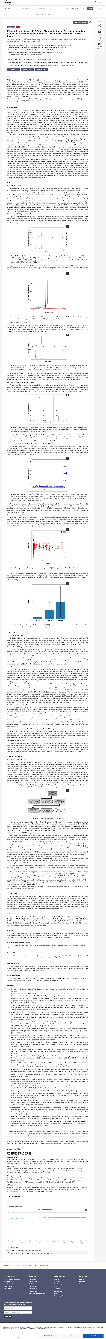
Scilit (55, 1286)
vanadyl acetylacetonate (39, 99)
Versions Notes (41, 69)
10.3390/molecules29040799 (41, 15)
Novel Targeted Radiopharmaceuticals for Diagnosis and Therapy (53, 65)
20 (87, 690)
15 (40, 167)
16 (59, 169)
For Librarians (33, 1286)
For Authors (32, 1279)
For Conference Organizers (37, 1293)
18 (84, 686)
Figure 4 (80, 391)
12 (74, 141)
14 (38, 167)
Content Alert (44, 1266)
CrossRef (26, 1003)
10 (15, 132)
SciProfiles (57, 1289)
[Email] (9, 1154)
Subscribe (8, 1316)
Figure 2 (12, 266)
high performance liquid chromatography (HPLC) (65, 99)
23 (51, 844)
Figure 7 (12, 573)
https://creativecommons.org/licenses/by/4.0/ (60, 1143)
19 (64, 688)
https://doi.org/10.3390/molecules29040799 (37, 59)
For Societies (33, 1291)
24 (84, 846)
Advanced (98, 9)
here (39, 1250)
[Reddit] (26, 1154)
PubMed (32, 1003)
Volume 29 (22, 15)
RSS (36, 1266)
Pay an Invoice (8, 1281)
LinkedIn (81, 1279)
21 (44, 692)
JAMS (56, 1293)
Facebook (82, 1281)
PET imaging (30, 101)
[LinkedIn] (16, 1154)
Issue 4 (29, 15)
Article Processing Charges (12, 1279)
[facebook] (19, 1154)
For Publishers (33, 1289)
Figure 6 (14, 521)
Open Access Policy (10, 1284)
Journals (7, 15)
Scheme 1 (27, 774)
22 (71, 772)
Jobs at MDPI (7, 1289)
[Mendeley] (30, 1154)
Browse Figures (27, 69)
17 (38, 385)
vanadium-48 (26, 99)
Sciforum (56, 1279)
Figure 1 (12, 216)
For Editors (32, 1284)
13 (24, 147)
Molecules (14, 15)
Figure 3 (12, 325)
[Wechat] (23, 1154)
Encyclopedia (58, 1291)
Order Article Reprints (80, 22)
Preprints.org (58, 1284)
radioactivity (39, 101)
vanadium (18, 99)
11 (72, 141)
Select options (9, 1308)
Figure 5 (13, 446)
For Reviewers (33, 1281)
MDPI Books (57, 1281)
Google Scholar (66, 996)
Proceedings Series (60, 1296)
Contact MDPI (8, 1286)
